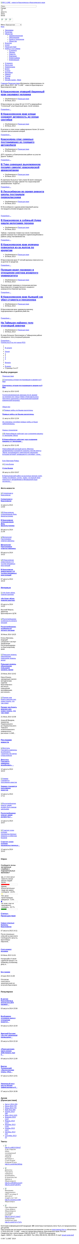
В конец (8, 366)
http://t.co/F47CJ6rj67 (12, 1216)
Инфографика (14, 58)
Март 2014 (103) (11, 1115)
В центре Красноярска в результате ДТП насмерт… (7, 1001)
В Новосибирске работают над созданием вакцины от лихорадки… (19, 440)
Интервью (9, 72)
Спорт (7, 45)
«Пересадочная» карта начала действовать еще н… (8, 1051)
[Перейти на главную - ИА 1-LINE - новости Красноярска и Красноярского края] (23, 2)
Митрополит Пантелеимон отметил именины (8, 546)
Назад (7, 351)
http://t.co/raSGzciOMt (13, 1200)
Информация (14, 60)
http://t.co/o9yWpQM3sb (13, 1164)
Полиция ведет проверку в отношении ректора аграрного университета (19, 272)
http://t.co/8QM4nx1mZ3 (13, 1183)
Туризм (7, 76)
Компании (13, 56)
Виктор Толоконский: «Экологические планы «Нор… (7, 1069)
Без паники (5, 972)
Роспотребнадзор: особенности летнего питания (8, 628)
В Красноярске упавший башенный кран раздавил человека (22, 93)
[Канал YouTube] (11, 21)
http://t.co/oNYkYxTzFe (13, 1222)
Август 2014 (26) (11, 1104)
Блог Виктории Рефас (10, 461)
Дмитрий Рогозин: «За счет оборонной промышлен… (9, 1035)
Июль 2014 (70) (11, 1106)
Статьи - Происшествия (8, 914)
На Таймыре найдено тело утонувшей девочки (17, 324)
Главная (4, 83)
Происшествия (10, 47)
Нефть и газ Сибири (12, 49)
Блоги (7, 69)
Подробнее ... (6, 109)
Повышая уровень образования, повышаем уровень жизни (8, 667)
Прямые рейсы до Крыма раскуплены (18, 414)
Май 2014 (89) (10, 1110)
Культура (8, 43)
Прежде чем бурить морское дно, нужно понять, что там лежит (9, 710)
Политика (8, 32)
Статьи (7, 71)
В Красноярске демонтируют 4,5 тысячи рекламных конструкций (9, 572)
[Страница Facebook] (7, 21)
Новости (12, 54)
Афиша (8, 74)
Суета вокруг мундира (6, 950)
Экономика (9, 30)
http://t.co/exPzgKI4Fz (13, 1185)
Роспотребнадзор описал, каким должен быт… (8, 815)
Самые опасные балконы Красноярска (7, 925)
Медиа (7, 78)
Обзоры (12, 52)
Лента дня (9, 65)
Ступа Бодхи (7, 468)
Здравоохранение (16, 36)
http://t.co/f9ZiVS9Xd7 (13, 1147)
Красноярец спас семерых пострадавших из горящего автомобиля (17, 142)
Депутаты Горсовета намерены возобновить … (7, 762)
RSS (2, 27)
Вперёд (8, 363)
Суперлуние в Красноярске (6, 500)
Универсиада (10, 67)
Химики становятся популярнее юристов (9, 788)
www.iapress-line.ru (59, 1229)
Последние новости (6, 741)
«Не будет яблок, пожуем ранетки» (8, 599)
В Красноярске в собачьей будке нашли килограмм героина (21, 221)
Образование (14, 37)
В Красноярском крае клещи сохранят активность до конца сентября (20, 117)
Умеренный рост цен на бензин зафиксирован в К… (9, 1085)
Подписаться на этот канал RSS (13, 342)
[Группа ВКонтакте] (3, 21)
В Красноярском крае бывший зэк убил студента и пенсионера (22, 298)
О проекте (13, 50)
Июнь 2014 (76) (11, 1108)
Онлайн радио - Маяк (13, 80)
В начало (8, 348)
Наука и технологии (16, 39)
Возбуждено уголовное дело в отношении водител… (8, 1019)
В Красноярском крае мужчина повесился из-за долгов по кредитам (20, 247)
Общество (9, 34)
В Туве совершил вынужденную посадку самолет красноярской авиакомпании (21, 167)
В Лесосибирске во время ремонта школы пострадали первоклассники (22, 194)
